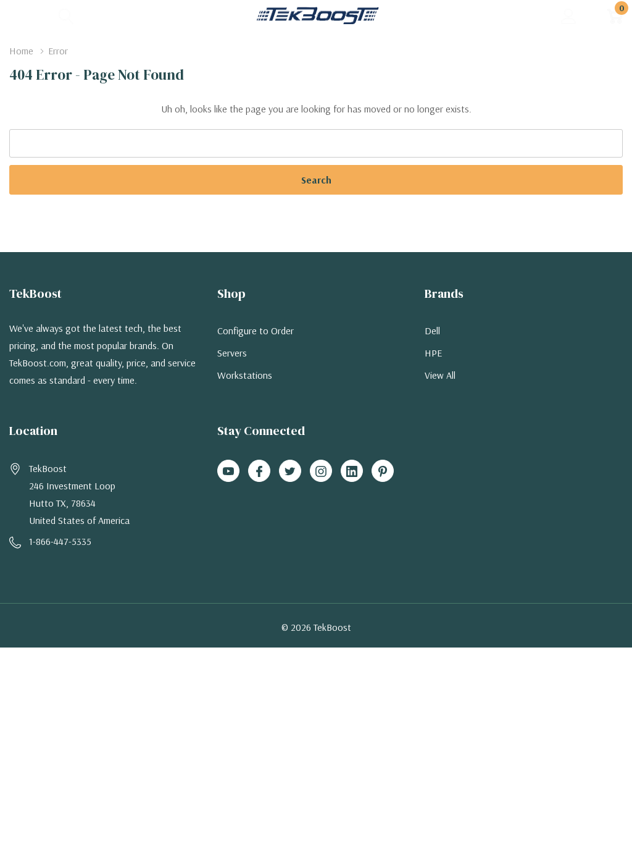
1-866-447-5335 (60, 541)
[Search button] (66, 16)
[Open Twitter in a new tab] (290, 471)
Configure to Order (255, 330)
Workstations (244, 375)
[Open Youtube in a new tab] (228, 471)
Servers (232, 353)
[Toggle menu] (18, 15)
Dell (432, 330)
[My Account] (568, 16)
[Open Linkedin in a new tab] (351, 471)
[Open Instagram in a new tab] (320, 471)
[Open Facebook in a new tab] (259, 471)
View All (440, 375)
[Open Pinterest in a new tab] (382, 471)
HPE (433, 353)
